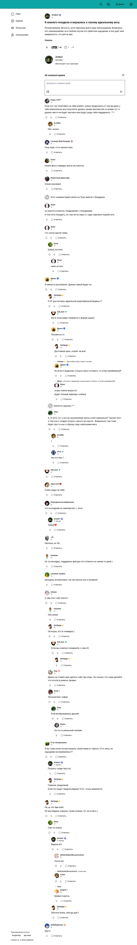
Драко (53, 278)
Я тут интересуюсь (59, 742)
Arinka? (55, 15)
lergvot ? (64, 890)
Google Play (16, 935)
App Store (27, 935)
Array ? (57, 691)
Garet (62, 874)
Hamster (54, 555)
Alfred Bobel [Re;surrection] (72, 855)
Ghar (56, 412)
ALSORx (57, 123)
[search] (101, 4)
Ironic (53, 160)
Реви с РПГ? (56, 100)
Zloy (55, 671)
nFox (59, 452)
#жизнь (48, 40)
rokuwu (54, 592)
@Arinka (58, 60)
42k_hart (60, 312)
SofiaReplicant (57, 925)
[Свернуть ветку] (46, 117)
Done (56, 243)
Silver (53, 205)
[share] (73, 47)
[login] (131, 4)
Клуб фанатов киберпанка (62, 502)
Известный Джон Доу (60, 178)
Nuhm (62, 724)
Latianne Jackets (58, 574)
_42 (52, 537)
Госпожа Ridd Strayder (60, 141)
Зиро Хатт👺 (56, 484)
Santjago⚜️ (59, 295)
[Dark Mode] (108, 4)
